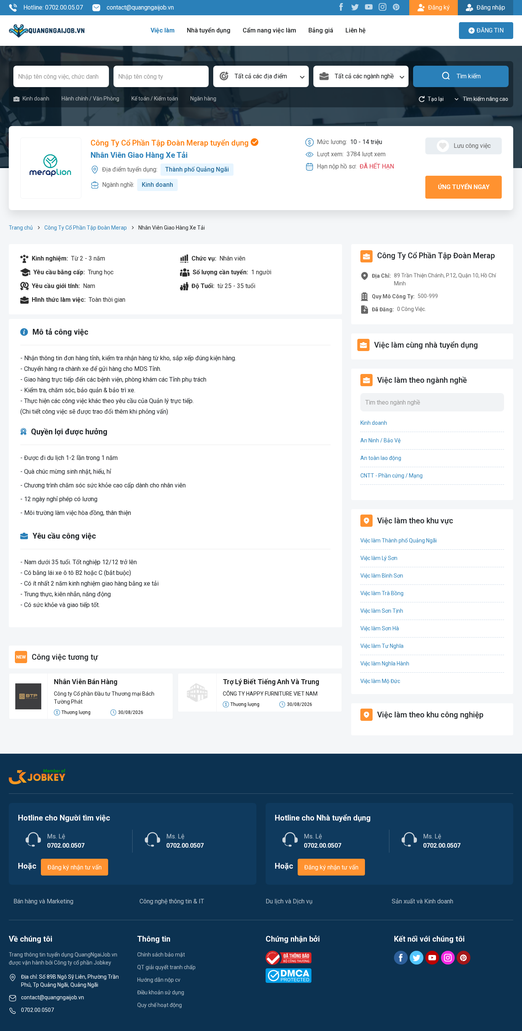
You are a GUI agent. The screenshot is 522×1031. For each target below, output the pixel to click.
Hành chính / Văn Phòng (90, 98)
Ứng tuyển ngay (464, 187)
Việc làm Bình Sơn (381, 576)
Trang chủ (21, 228)
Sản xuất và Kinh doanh (422, 901)
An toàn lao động (380, 458)
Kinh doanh (36, 98)
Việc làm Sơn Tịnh (381, 611)
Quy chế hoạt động (159, 1005)
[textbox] (261, 76)
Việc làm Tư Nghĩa (382, 646)
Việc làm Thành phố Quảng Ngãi (398, 540)
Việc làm (163, 30)
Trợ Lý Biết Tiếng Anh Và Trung (271, 682)
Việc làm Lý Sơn (378, 558)
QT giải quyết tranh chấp (166, 967)
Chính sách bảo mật (161, 955)
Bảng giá (320, 30)
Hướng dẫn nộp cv (158, 980)
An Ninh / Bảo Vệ (380, 440)
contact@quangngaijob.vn (140, 7)
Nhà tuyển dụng (208, 30)
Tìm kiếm (469, 76)
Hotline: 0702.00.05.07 (53, 7)
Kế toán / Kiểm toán (154, 98)
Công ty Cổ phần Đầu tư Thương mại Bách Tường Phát (104, 698)
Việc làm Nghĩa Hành (384, 663)
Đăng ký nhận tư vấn (74, 867)
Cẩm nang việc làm (269, 30)
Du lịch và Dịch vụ (289, 901)
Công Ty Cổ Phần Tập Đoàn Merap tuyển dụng (171, 142)
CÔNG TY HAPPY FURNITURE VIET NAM (270, 694)
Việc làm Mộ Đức (380, 681)
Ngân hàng (203, 98)
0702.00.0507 (37, 1010)
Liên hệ (355, 30)
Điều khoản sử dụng (160, 992)
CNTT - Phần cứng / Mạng (391, 476)
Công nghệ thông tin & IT (171, 901)
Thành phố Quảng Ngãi (197, 169)
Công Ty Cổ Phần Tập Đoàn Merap (85, 228)
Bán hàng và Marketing (43, 901)
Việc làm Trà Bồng (382, 593)
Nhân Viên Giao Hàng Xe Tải (139, 155)
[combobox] (261, 76)
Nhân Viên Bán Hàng (85, 682)
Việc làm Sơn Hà (379, 628)
